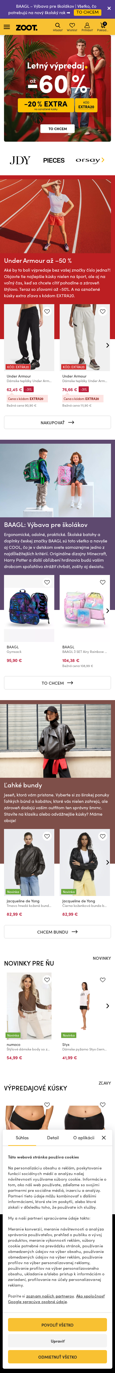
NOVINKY (102, 958)
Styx (66, 1044)
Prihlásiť (87, 30)
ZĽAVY (105, 1083)
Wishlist (72, 30)
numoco (13, 1044)
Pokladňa (103, 26)
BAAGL (13, 646)
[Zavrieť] (109, 9)
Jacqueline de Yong (23, 900)
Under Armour (19, 376)
